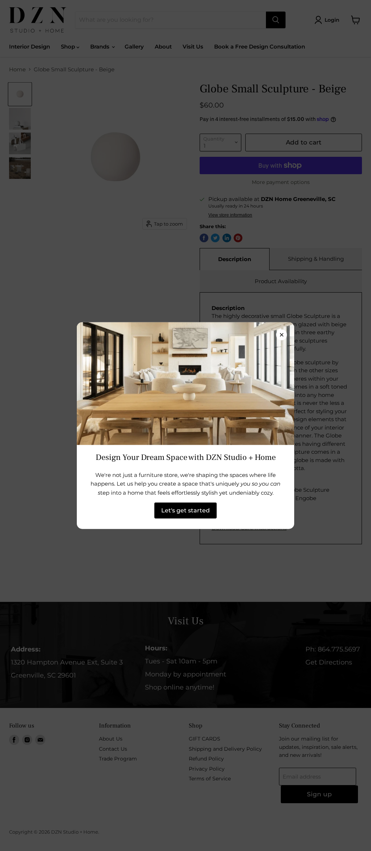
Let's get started (185, 510)
